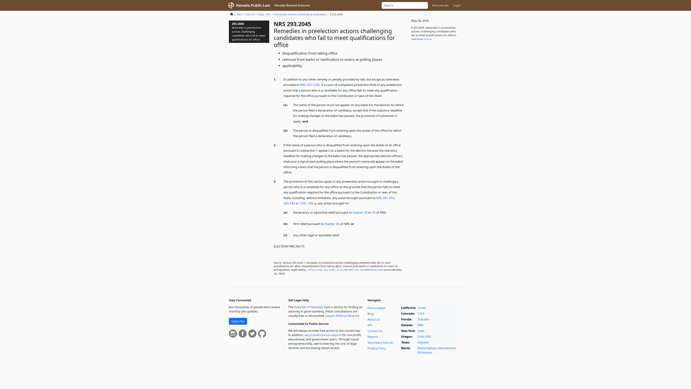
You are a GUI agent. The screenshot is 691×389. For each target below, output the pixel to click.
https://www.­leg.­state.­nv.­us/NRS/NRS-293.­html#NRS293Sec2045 (345, 270)
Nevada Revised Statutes (292, 5)
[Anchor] (384, 95)
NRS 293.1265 (310, 85)
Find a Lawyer (376, 308)
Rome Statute (427, 348)
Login (457, 5)
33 (374, 212)
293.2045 (248, 31)
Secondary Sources (380, 343)
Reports (372, 337)
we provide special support (322, 335)
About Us (373, 319)
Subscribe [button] (238, 321)
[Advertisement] (435, 103)
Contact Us (374, 331)
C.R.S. (421, 314)
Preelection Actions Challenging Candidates (300, 14)
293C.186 (306, 203)
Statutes (423, 319)
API (369, 325)
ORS (428, 337)
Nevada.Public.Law (253, 5)
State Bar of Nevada (307, 307)
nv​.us (426, 39)
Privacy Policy (376, 348)
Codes (422, 308)
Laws (421, 331)
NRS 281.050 (385, 198)
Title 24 (249, 14)
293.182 (289, 203)
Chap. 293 (264, 14)
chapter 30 (360, 212)
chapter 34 (331, 224)
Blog (370, 314)
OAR (421, 337)
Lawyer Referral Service (341, 316)
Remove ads (440, 5)
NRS (239, 14)
